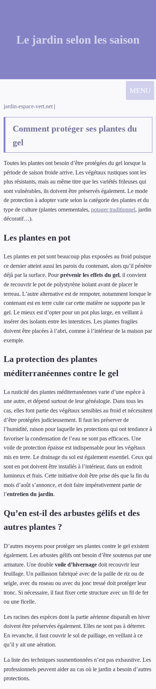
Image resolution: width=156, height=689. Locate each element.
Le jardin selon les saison (78, 39)
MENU (140, 90)
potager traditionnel (113, 209)
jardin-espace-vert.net (29, 106)
